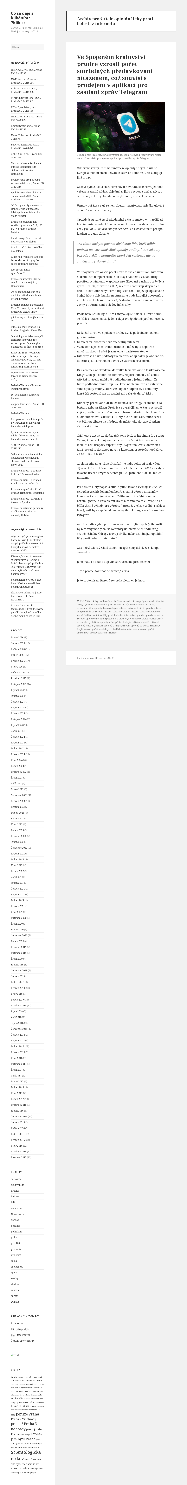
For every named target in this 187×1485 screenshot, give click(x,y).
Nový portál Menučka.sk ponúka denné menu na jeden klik (27, 612)
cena (12, 1384)
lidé (13, 1202)
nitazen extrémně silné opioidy (136, 608)
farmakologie (110, 608)
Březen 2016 (18, 1139)
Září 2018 (16, 1017)
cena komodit (20, 1384)
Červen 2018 (18, 1034)
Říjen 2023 (17, 777)
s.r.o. (39, 1447)
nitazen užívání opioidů (117, 611)
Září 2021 (16, 877)
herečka (19, 1398)
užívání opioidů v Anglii (108, 625)
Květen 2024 (18, 742)
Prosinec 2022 (18, 836)
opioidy (140, 615)
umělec (32, 1468)
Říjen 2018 (17, 1011)
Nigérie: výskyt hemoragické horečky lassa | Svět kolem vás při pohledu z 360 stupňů (27, 540)
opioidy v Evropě (95, 618)
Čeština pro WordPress (24, 1340)
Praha (33, 1414)
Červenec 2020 (19, 935)
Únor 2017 (16, 1093)
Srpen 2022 (17, 842)
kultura (15, 1196)
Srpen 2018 (17, 1023)
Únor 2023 (16, 824)
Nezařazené (17, 1214)
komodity (40, 1402)
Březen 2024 (18, 754)
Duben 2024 (17, 748)
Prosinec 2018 (18, 1005)
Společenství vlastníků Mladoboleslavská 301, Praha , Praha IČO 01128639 (26, 196)
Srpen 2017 (17, 1081)
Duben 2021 (17, 900)
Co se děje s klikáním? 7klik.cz (22, 18)
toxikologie (125, 622)
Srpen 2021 (17, 882)
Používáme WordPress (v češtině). (96, 658)
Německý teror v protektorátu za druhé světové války (25, 376)
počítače (15, 1225)
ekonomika (35, 1395)
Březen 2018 (18, 1052)
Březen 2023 (18, 818)
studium (15, 1284)
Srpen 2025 (17, 695)
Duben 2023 (17, 812)
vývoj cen (33, 1473)
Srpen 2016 (17, 1110)
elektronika (17, 1184)
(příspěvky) (19, 1329)
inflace (21, 1402)
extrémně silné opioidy (89, 608)
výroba (24, 1472)
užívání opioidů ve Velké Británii (140, 625)
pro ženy (16, 1255)
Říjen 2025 (17, 690)
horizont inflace (30, 1399)
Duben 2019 (17, 982)
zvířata (15, 1301)
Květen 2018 (18, 1040)
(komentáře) (20, 1334)
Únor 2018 (16, 1058)
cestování (16, 1179)
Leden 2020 (17, 941)
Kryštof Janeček (103, 601)
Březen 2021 (18, 906)
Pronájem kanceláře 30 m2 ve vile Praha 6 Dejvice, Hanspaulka (26, 282)
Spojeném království (116, 618)
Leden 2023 (17, 830)
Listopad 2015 (18, 1157)
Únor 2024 (16, 760)
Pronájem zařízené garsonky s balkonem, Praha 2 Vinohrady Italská (27, 511)
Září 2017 (16, 1075)
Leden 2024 (17, 766)
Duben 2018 (17, 1046)
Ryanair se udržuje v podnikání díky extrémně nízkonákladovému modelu (25, 435)
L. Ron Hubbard (20, 1406)
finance (15, 1190)
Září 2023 (16, 783)
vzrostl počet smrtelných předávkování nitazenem (115, 630)
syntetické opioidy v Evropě (103, 622)
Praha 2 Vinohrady (23, 1419)
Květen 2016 (18, 1128)
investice (30, 1402)
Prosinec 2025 (18, 678)
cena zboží (29, 1384)
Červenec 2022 (19, 847)
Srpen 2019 (17, 964)
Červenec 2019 (19, 970)
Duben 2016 (17, 1134)
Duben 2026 (17, 655)
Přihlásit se (17, 1323)
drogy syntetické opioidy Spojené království (100, 604)
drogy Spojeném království (149, 601)
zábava (15, 1290)
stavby (14, 1278)
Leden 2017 (17, 1099)
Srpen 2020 (17, 929)
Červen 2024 (18, 736)
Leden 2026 (17, 672)
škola (14, 1260)
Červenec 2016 (19, 1116)
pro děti (15, 1243)
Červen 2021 (18, 888)
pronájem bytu (25, 1435)
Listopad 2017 (18, 1064)
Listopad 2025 (18, 684)
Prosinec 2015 (18, 1151)
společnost (17, 1266)
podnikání (16, 1231)
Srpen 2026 (17, 637)
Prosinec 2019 (18, 947)
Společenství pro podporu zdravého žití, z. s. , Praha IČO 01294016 (27, 183)
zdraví (14, 1295)
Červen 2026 (18, 643)
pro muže (16, 1249)
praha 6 (17, 1423)
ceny (12, 1388)
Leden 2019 (17, 999)
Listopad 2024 (18, 719)
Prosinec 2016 (18, 1104)
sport (14, 1272)
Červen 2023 (18, 801)
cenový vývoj (39, 1384)
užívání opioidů (141, 622)
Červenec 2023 (19, 795)
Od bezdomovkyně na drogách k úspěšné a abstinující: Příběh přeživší (27, 295)
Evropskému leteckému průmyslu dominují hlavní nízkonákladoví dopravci (27, 423)
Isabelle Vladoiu (20, 413)
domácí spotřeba (25, 1391)
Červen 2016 (18, 1122)
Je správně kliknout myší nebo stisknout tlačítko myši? (26, 570)
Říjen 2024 (17, 725)
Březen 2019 (18, 988)
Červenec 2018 (19, 1028)
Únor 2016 (16, 1145)
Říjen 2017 (17, 1069)
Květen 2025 (18, 707)
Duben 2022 (17, 859)
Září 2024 (16, 730)
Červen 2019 (18, 976)
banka (14, 1376)
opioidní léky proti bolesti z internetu (114, 615)
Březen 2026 (18, 660)
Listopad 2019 (18, 953)
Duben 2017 (17, 1087)
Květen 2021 (18, 894)
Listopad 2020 (18, 917)
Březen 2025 (18, 713)
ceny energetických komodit (25, 1388)
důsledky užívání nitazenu (140, 604)
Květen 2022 (18, 853)
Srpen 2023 (17, 789)
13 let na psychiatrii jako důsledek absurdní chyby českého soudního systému (27, 260)
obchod (15, 1220)
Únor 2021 (16, 912)
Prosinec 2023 (18, 771)
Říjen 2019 (17, 958)
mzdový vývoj (35, 1406)
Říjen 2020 (17, 923)
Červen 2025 (18, 701)
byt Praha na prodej (32, 1380)
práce (14, 1237)
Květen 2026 (18, 649)
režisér (32, 1447)
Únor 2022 (16, 865)
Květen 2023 (18, 806)
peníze (22, 1414)
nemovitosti (17, 1208)
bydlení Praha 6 (24, 1377)
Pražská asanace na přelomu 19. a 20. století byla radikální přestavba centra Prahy (27, 308)
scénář (27, 1459)
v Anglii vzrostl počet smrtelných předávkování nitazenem (118, 627)
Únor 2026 (16, 666)
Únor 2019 (16, 993)
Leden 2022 (17, 871)
